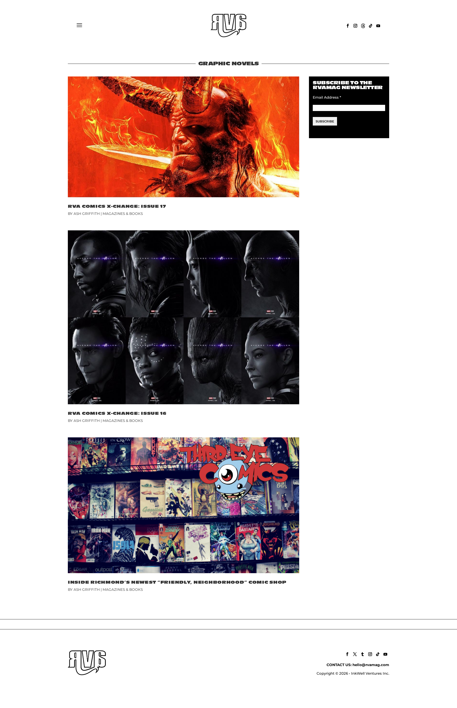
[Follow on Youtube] (378, 26)
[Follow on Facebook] (348, 26)
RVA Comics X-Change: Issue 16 (117, 413)
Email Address (327, 97)
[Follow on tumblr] (362, 654)
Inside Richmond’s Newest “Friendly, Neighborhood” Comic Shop (177, 582)
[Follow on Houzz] (363, 26)
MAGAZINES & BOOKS (123, 213)
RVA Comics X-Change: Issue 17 (117, 206)
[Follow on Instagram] (355, 26)
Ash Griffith (87, 213)
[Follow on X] (355, 654)
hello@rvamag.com (371, 664)
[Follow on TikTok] (370, 26)
